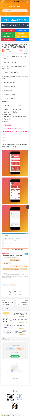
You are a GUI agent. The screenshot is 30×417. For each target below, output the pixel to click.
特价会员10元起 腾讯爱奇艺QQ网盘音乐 (15, 26)
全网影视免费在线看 (22, 36)
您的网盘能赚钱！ (8, 33)
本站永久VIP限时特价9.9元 (7, 30)
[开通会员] (27, 207)
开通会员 (16, 269)
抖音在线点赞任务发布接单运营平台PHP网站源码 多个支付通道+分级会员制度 (14, 46)
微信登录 (16, 356)
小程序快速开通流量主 (22, 33)
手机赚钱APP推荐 (22, 30)
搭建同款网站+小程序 (8, 36)
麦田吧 (7, 50)
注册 (20, 349)
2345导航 (22, 39)
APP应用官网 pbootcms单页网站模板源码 (18, 325)
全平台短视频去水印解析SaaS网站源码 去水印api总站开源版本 (18, 314)
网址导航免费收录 (8, 39)
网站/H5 (13, 284)
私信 (26, 50)
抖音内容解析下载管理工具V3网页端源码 (18, 319)
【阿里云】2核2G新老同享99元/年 (15, 20)
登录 (11, 349)
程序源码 (6, 284)
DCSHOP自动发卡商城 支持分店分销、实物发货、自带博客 (18, 331)
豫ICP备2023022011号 (21, 388)
